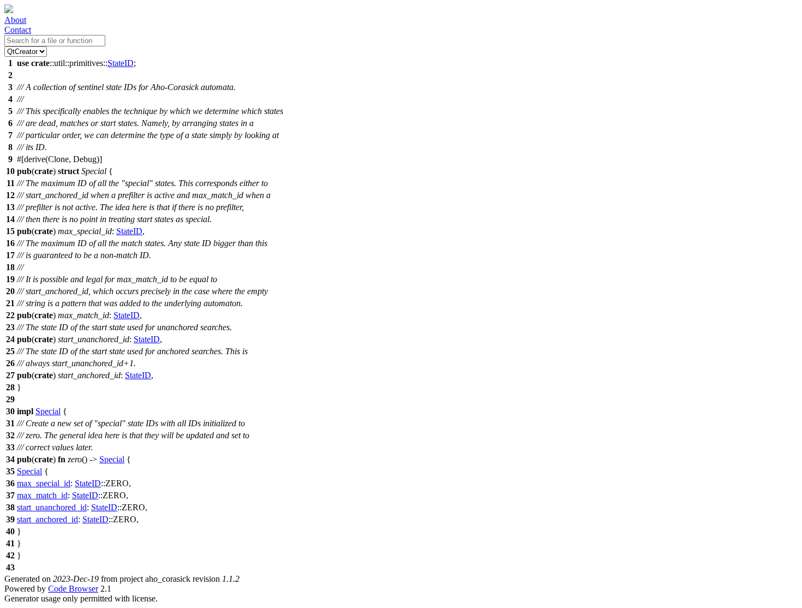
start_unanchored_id (52, 507)
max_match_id (42, 495)
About (15, 20)
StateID (120, 63)
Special (48, 411)
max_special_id (43, 483)
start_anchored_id (47, 519)
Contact (17, 29)
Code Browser (73, 588)
